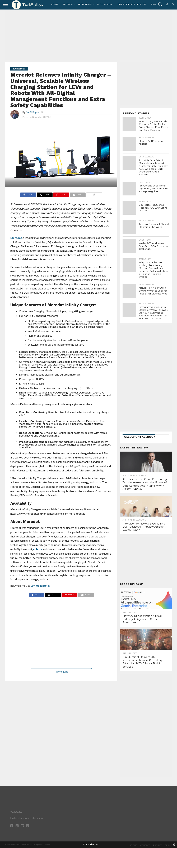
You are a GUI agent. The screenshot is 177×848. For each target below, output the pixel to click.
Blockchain (104, 4)
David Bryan (32, 112)
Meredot (16, 237)
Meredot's (43, 586)
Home (54, 4)
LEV (33, 586)
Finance (156, 4)
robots (37, 549)
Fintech (68, 4)
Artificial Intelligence (132, 4)
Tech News (85, 4)
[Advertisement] (88, 35)
